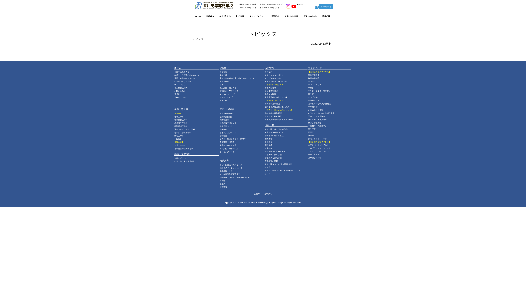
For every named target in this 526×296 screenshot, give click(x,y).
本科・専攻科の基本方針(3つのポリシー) (237, 78)
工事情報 (268, 148)
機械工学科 (179, 117)
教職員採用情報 (271, 161)
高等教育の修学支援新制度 (319, 104)
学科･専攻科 (225, 16)
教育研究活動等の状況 (274, 132)
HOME (198, 16)
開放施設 (223, 187)
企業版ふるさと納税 (228, 145)
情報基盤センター (227, 126)
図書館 (222, 181)
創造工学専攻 (180, 145)
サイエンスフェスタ (228, 133)
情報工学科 (179, 136)
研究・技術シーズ (227, 114)
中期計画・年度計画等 (229, 91)
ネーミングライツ (227, 152)
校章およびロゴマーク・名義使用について (282, 171)
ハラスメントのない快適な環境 (321, 113)
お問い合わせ (326, 7)
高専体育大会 (313, 154)
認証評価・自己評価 (228, 88)
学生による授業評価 (273, 158)
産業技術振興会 (226, 117)
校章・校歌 (224, 81)
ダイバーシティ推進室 (317, 120)
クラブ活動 (313, 97)
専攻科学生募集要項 (273, 113)
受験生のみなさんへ (182, 72)
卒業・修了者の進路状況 (184, 161)
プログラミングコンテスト (319, 148)
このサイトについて (263, 194)
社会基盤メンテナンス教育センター (235, 178)
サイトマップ (180, 85)
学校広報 (223, 100)
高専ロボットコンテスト (318, 145)
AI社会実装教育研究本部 (230, 174)
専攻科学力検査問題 (273, 116)
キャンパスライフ (258, 16)
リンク (267, 174)
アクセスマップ (226, 97)
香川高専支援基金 (227, 142)
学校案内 (268, 72)
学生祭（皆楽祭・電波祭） (319, 91)
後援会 (267, 167)
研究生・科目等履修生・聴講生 (233, 139)
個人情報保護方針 (181, 88)
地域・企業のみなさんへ (184, 78)
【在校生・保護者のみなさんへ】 (271, 4)
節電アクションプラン (317, 139)
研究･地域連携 (310, 16)
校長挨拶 (223, 72)
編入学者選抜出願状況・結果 (277, 107)
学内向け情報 (180, 97)
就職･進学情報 (291, 16)
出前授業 (223, 136)
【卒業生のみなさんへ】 (247, 8)
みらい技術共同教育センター (232, 165)
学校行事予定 (313, 75)
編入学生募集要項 (272, 104)
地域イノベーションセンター (232, 168)
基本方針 (223, 75)
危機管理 (268, 139)
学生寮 (222, 184)
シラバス (312, 81)
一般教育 (178, 139)
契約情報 (268, 142)
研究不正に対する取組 (274, 136)
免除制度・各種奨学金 (317, 126)
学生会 (311, 88)
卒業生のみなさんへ (182, 81)
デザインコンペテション (318, 151)
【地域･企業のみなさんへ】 (269, 8)
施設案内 (275, 16)
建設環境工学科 (181, 126)
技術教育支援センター (229, 123)
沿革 (221, 85)
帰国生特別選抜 (271, 91)
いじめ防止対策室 (315, 110)
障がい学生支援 (314, 123)
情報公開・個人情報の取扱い (277, 129)
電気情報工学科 (181, 120)
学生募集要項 (270, 88)
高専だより (313, 132)
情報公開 (326, 16)
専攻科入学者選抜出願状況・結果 (279, 120)
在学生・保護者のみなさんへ (186, 75)
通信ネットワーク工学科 (184, 129)
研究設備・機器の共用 (229, 149)
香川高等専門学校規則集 (275, 151)
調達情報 (268, 145)
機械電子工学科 (181, 123)
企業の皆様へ (180, 158)
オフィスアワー (314, 85)
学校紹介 (210, 16)
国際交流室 (224, 120)
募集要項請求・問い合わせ (276, 81)
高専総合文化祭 (314, 158)
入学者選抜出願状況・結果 (276, 97)
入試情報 (240, 16)
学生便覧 (312, 129)
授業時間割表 (313, 78)
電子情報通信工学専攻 (183, 149)
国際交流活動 (313, 100)
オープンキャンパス (273, 78)
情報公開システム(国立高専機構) (278, 164)
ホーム (177, 68)
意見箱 (177, 94)
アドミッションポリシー (275, 75)
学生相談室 (313, 107)
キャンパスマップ (227, 94)
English (300, 4)
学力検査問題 (270, 94)
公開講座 (223, 129)
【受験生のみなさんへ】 (247, 4)
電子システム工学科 (182, 133)
